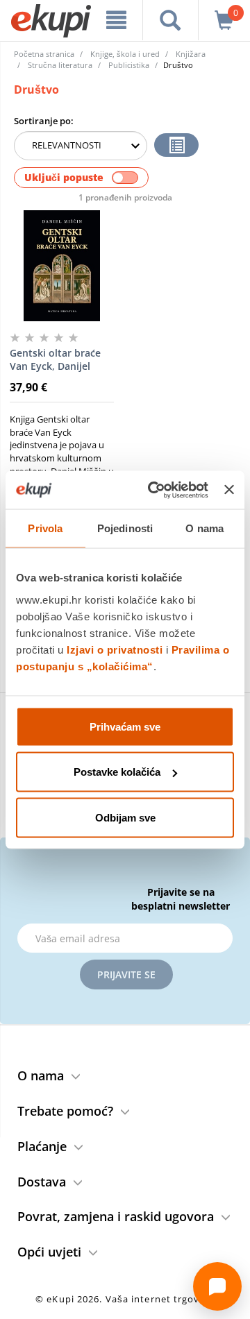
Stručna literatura (60, 65)
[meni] (116, 20)
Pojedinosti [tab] (125, 528)
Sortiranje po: (44, 120)
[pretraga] (170, 20)
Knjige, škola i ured (125, 54)
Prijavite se (126, 974)
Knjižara (191, 54)
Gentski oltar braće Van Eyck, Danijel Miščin (55, 360)
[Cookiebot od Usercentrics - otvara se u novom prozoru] (154, 490)
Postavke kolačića (117, 772)
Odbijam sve (125, 817)
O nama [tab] (204, 528)
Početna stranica (44, 54)
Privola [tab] (45, 528)
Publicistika (128, 65)
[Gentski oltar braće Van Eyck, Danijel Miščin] (61, 265)
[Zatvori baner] (229, 490)
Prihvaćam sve (125, 726)
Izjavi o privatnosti (114, 649)
